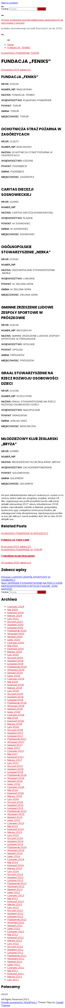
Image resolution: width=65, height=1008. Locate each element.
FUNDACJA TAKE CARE (15, 540)
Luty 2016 (13, 799)
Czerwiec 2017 (15, 750)
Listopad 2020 (15, 627)
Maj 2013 (12, 898)
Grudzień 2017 (15, 732)
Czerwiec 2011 (15, 967)
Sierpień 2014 (15, 853)
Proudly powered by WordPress (18, 1002)
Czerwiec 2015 (15, 823)
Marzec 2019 (14, 687)
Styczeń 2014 (15, 874)
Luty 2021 (13, 618)
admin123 (25, 69)
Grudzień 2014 (15, 841)
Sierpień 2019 (15, 672)
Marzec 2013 (14, 904)
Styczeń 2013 (15, 910)
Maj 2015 (12, 826)
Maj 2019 (12, 681)
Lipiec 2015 (13, 820)
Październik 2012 (16, 919)
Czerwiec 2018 (15, 714)
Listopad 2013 (15, 880)
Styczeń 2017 (15, 765)
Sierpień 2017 (15, 744)
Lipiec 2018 (13, 711)
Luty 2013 (13, 907)
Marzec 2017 (14, 759)
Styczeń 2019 (15, 693)
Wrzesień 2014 (15, 850)
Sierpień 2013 (15, 889)
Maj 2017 (12, 753)
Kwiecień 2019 (15, 684)
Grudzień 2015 (15, 805)
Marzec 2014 (14, 868)
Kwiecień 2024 (15, 612)
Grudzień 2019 (15, 660)
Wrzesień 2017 (15, 741)
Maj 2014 (12, 862)
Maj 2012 (12, 934)
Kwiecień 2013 (15, 901)
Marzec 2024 (14, 615)
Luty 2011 (13, 979)
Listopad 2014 (15, 844)
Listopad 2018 (15, 699)
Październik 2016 (16, 774)
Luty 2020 (13, 654)
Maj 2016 (12, 790)
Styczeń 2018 (15, 729)
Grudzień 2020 (15, 624)
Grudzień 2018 (15, 696)
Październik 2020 (16, 630)
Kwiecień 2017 (15, 756)
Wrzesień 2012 (15, 922)
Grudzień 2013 (15, 877)
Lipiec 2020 (13, 639)
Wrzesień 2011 (15, 958)
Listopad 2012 (15, 916)
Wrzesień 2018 (15, 705)
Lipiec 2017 (13, 747)
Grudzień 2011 (15, 949)
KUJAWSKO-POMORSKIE (15, 52)
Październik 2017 (16, 738)
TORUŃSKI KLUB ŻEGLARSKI (18, 556)
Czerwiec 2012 (15, 931)
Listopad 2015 (15, 808)
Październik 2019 (16, 666)
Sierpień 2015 (15, 817)
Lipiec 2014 (13, 856)
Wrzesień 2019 (15, 669)
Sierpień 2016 (15, 781)
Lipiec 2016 (13, 784)
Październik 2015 (16, 811)
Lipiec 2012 (13, 928)
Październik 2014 (16, 847)
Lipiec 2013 (13, 892)
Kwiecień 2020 (15, 648)
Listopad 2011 (15, 952)
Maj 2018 (12, 717)
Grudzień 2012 (15, 913)
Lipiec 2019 (13, 675)
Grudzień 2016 (15, 768)
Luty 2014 (13, 871)
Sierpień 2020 (15, 636)
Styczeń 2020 (15, 657)
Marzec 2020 (14, 651)
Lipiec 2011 (13, 964)
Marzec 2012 (14, 940)
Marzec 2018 (14, 723)
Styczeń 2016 (15, 802)
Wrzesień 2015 (15, 814)
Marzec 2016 (14, 796)
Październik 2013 (16, 883)
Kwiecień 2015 (15, 829)
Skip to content (9, 2)
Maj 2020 (12, 645)
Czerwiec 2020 (15, 642)
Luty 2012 (13, 943)
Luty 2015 (13, 835)
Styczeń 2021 (15, 621)
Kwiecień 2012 (15, 937)
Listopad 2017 (15, 735)
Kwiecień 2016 (15, 793)
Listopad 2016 (15, 771)
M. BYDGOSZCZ (39, 533)
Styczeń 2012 (15, 946)
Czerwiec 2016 (15, 787)
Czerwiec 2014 (15, 859)
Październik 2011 (16, 955)
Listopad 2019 (15, 663)
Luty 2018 (13, 726)
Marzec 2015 (14, 832)
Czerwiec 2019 (15, 678)
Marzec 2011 (14, 976)
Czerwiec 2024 (15, 606)
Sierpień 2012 (15, 925)
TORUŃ (34, 52)
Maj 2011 (12, 970)
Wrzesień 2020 (15, 633)
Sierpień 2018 (15, 708)
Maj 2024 (12, 609)
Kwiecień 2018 (15, 720)
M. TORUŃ (36, 549)
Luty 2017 (13, 762)
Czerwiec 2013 (15, 895)
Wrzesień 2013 (15, 886)
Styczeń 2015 (15, 838)
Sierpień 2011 (15, 961)
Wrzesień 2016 (15, 778)
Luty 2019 (13, 690)
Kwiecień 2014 (15, 865)
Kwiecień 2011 (15, 973)
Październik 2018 (16, 702)
